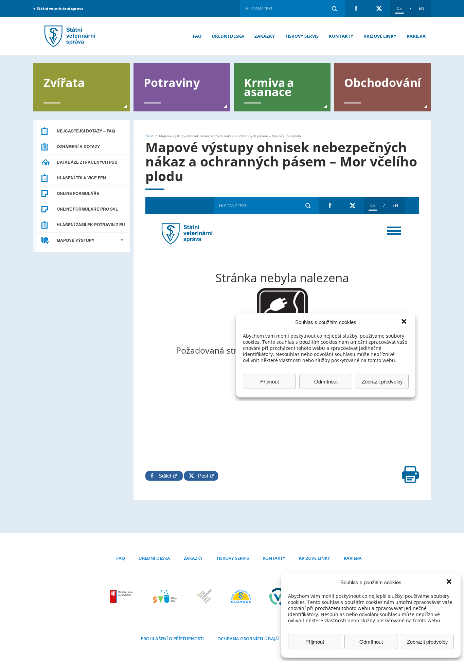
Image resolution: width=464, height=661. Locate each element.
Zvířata (64, 82)
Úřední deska (228, 36)
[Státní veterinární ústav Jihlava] (165, 596)
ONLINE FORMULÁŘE (78, 193)
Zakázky (264, 36)
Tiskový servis (302, 36)
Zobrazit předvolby (427, 641)
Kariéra (416, 36)
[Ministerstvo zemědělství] (122, 596)
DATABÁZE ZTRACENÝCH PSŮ (87, 162)
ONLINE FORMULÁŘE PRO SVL (87, 209)
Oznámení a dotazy (78, 146)
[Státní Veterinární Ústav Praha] (204, 596)
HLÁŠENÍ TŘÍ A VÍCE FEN (81, 178)
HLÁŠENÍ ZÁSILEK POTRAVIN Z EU (91, 224)
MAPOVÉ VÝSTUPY (75, 240)
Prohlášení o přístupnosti (172, 639)
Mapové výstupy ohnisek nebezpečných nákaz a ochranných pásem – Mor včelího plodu (69, 36)
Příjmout (314, 641)
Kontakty (341, 36)
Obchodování (382, 82)
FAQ (197, 36)
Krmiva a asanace (269, 86)
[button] (450, 582)
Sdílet (166, 476)
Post (202, 476)
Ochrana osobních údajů (248, 639)
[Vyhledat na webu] (334, 8)
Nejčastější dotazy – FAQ (86, 131)
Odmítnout (371, 641)
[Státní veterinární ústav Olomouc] (241, 596)
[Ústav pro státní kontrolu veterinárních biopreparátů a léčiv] (278, 596)
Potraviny (172, 82)
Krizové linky (379, 36)
